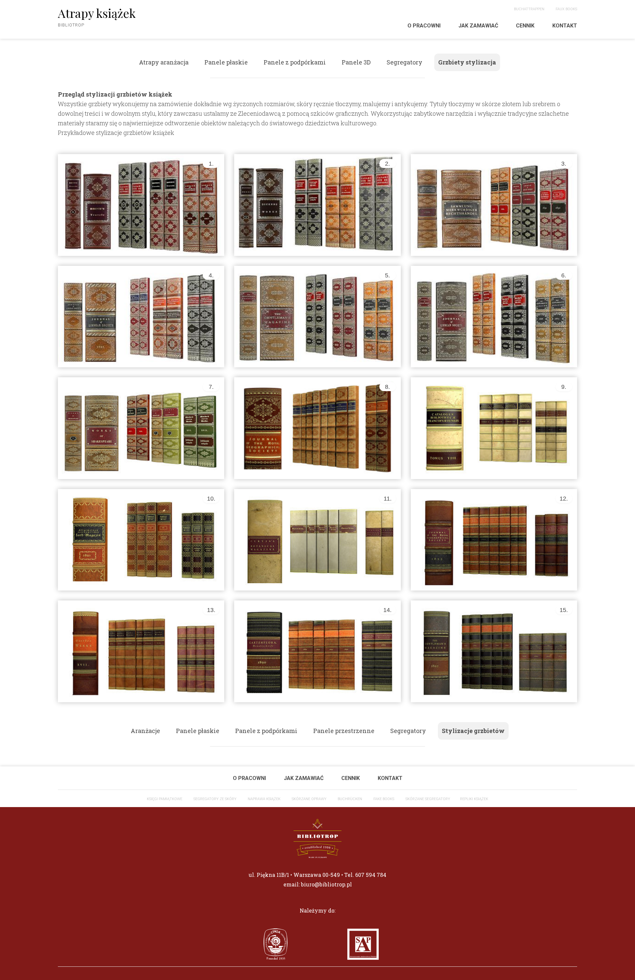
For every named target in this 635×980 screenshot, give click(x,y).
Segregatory (404, 62)
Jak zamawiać (478, 25)
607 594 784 (370, 874)
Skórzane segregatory (427, 799)
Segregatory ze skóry (214, 799)
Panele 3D (356, 62)
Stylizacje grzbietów (473, 731)
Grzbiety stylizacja (467, 62)
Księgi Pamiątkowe (164, 799)
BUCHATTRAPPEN (529, 9)
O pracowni (424, 25)
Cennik (525, 25)
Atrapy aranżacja (164, 62)
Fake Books (383, 799)
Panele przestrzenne (343, 731)
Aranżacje (145, 731)
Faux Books (566, 9)
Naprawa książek (264, 799)
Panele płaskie (226, 62)
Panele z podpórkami (295, 62)
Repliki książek (474, 799)
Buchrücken (350, 799)
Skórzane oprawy (309, 799)
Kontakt (564, 25)
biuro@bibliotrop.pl (326, 884)
